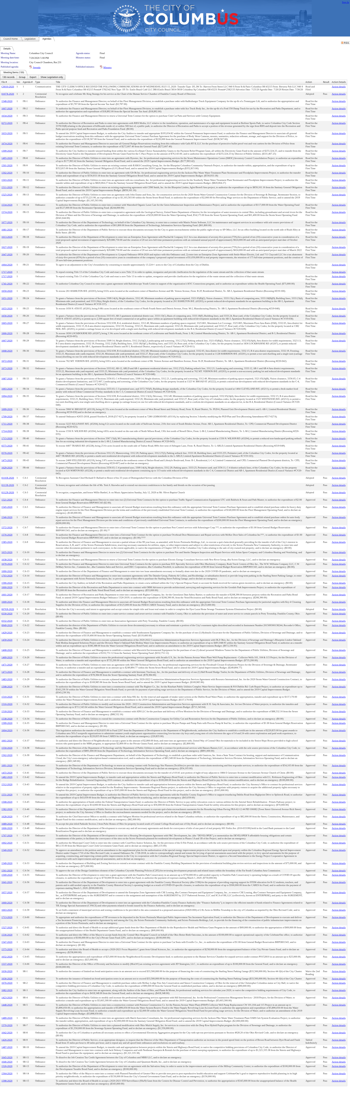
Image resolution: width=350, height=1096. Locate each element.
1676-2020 (6, 983)
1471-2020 (6, 664)
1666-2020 (6, 333)
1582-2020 (6, 809)
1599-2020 (6, 723)
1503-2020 (6, 180)
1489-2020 (6, 1018)
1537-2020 (6, 964)
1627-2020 (6, 247)
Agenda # (28, 82)
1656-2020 (6, 315)
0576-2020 (6, 453)
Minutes (107, 67)
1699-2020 (6, 409)
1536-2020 (6, 934)
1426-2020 (6, 1040)
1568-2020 (6, 802)
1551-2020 (6, 794)
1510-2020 (6, 696)
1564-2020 (6, 1073)
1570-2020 (6, 1025)
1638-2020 (6, 559)
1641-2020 (6, 882)
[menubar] (32, 77)
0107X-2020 (7, 94)
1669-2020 (6, 602)
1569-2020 (6, 875)
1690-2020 (6, 571)
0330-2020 (6, 613)
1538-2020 (6, 718)
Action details (339, 86)
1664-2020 (6, 264)
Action (309, 82)
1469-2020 (6, 657)
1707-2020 (6, 835)
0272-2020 (6, 123)
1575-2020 (6, 949)
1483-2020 (6, 679)
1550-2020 (6, 748)
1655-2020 (6, 308)
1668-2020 (6, 350)
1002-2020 (6, 842)
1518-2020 (6, 711)
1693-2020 (6, 388)
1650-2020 (6, 291)
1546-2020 (6, 517)
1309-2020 (6, 150)
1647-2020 (6, 254)
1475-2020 (6, 460)
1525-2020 (6, 194)
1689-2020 (6, 823)
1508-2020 (6, 686)
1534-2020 (6, 204)
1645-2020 (6, 1057)
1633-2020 (6, 133)
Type (37, 82)
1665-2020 (6, 323)
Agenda (36, 67)
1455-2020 (6, 772)
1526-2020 (6, 1066)
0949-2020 (6, 625)
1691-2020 (6, 765)
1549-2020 (6, 863)
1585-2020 (6, 542)
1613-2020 (6, 237)
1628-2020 (6, 816)
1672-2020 (6, 361)
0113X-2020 (7, 485)
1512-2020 (6, 784)
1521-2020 (6, 499)
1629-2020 (6, 467)
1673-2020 (6, 368)
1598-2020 (6, 1080)
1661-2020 (6, 740)
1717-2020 (6, 272)
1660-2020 (6, 902)
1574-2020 (6, 212)
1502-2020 (6, 172)
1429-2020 (6, 632)
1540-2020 (6, 850)
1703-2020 (6, 575)
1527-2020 (6, 927)
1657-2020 (6, 892)
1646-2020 (6, 1061)
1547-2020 (6, 942)
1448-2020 (6, 1004)
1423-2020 (6, 997)
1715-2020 (6, 438)
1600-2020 (6, 587)
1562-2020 (6, 755)
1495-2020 (6, 158)
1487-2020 (6, 1047)
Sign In (345, 2)
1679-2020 (6, 564)
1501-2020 (6, 165)
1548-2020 (6, 101)
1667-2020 (6, 340)
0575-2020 (6, 445)
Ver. (18, 82)
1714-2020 (6, 431)
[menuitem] (8, 77)
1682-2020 (6, 990)
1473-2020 (6, 672)
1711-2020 (6, 423)
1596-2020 (6, 583)
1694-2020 (6, 396)
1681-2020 (6, 229)
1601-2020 (6, 594)
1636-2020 (6, 971)
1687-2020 (6, 378)
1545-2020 (6, 507)
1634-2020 (6, 115)
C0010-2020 (7, 86)
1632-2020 (6, 956)
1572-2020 (6, 527)
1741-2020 (6, 283)
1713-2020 (6, 917)
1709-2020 (6, 416)
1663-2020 (6, 910)
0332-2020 (6, 621)
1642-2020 (6, 1032)
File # (4, 82)
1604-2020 (6, 730)
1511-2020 (6, 187)
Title (58, 82)
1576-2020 (6, 534)
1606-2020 (6, 828)
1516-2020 (6, 704)
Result (326, 82)
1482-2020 (6, 777)
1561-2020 (6, 870)
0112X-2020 (7, 492)
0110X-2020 (7, 477)
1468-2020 (6, 650)
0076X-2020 (7, 609)
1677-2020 (6, 222)
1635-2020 (6, 552)
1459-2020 (6, 640)
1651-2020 (6, 298)
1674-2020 (6, 143)
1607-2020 (6, 108)
